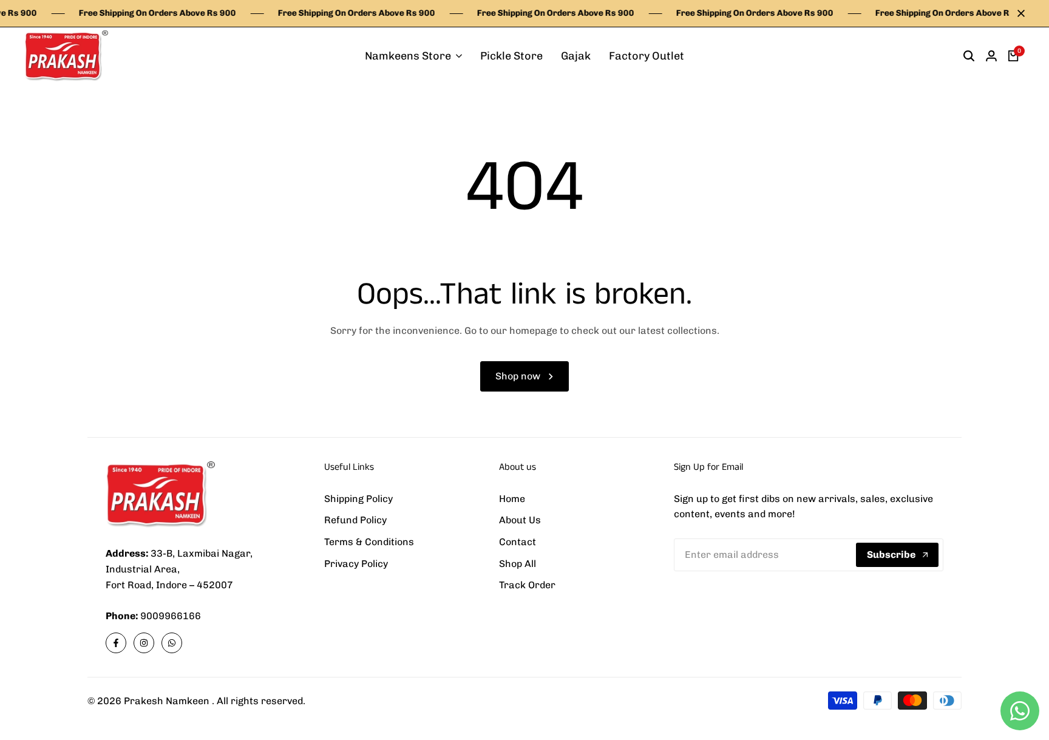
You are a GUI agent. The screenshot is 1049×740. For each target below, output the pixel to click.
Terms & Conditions (369, 542)
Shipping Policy (358, 498)
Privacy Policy (356, 563)
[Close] (1019, 13)
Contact (517, 542)
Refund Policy (355, 520)
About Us (520, 520)
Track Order (527, 585)
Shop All (517, 563)
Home (512, 498)
